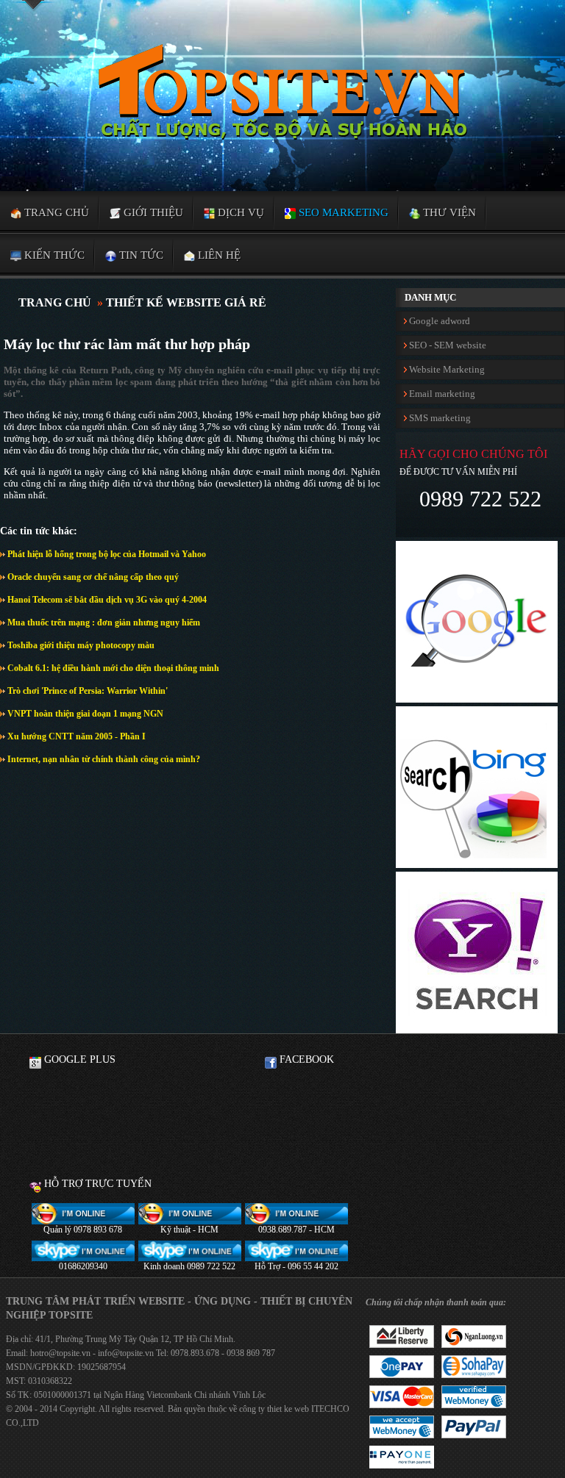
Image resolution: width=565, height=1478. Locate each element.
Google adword (438, 320)
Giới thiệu (152, 212)
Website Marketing (446, 369)
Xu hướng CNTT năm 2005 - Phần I (75, 736)
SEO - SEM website (446, 345)
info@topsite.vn (125, 1353)
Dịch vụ (239, 212)
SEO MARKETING (342, 212)
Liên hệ (218, 255)
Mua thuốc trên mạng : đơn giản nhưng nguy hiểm (102, 622)
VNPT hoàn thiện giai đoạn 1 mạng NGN (84, 713)
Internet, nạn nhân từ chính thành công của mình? (102, 759)
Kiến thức (53, 255)
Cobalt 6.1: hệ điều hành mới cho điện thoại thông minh (112, 668)
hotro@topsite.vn (60, 1353)
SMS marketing (439, 417)
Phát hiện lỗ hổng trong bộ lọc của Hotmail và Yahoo (105, 554)
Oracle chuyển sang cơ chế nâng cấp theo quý (92, 577)
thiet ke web (288, 1409)
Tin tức (139, 255)
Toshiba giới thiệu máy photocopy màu (79, 645)
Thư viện (448, 212)
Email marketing (441, 393)
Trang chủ (55, 212)
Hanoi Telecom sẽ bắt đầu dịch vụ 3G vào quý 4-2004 (106, 600)
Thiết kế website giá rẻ (186, 302)
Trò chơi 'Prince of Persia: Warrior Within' (86, 691)
